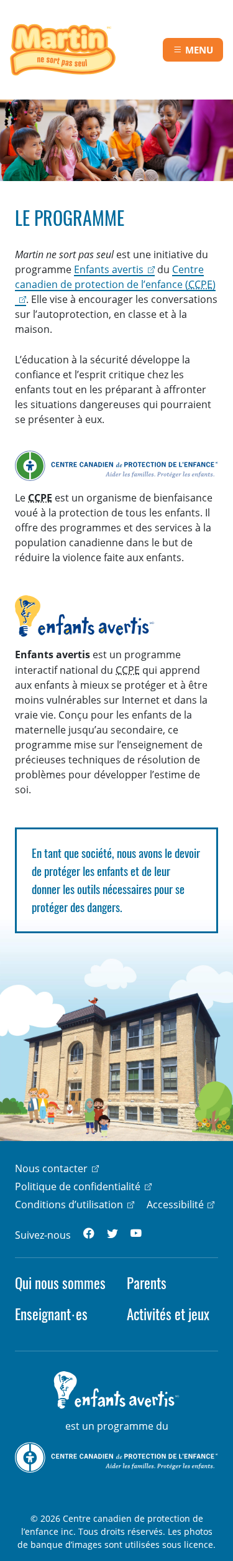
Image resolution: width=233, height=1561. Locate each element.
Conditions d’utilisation (69, 1204)
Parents (147, 1283)
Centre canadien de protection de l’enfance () (115, 277)
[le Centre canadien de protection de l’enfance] (116, 1456)
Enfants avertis (109, 269)
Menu (199, 50)
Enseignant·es (51, 1314)
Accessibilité (175, 1204)
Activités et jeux (168, 1314)
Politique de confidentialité (77, 1186)
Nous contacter (51, 1168)
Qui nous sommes (60, 1283)
